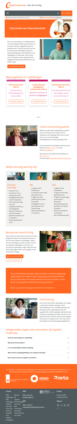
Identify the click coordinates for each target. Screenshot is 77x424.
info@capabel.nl (48, 150)
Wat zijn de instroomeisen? (16, 343)
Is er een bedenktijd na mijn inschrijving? (20, 348)
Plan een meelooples (13, 260)
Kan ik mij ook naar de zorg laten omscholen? (22, 358)
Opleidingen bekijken (17, 66)
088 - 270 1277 (27, 405)
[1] (38, 117)
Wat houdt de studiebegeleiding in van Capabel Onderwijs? (27, 353)
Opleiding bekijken (16, 101)
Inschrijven (67, 13)
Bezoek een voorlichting (14, 256)
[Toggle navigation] (7, 13)
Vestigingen (9, 420)
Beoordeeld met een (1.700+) (18, 18)
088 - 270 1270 (27, 395)
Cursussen (9, 408)
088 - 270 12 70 (53, 148)
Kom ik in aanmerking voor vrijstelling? (20, 338)
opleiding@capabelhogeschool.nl (60, 158)
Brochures (17, 404)
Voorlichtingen (19, 402)
